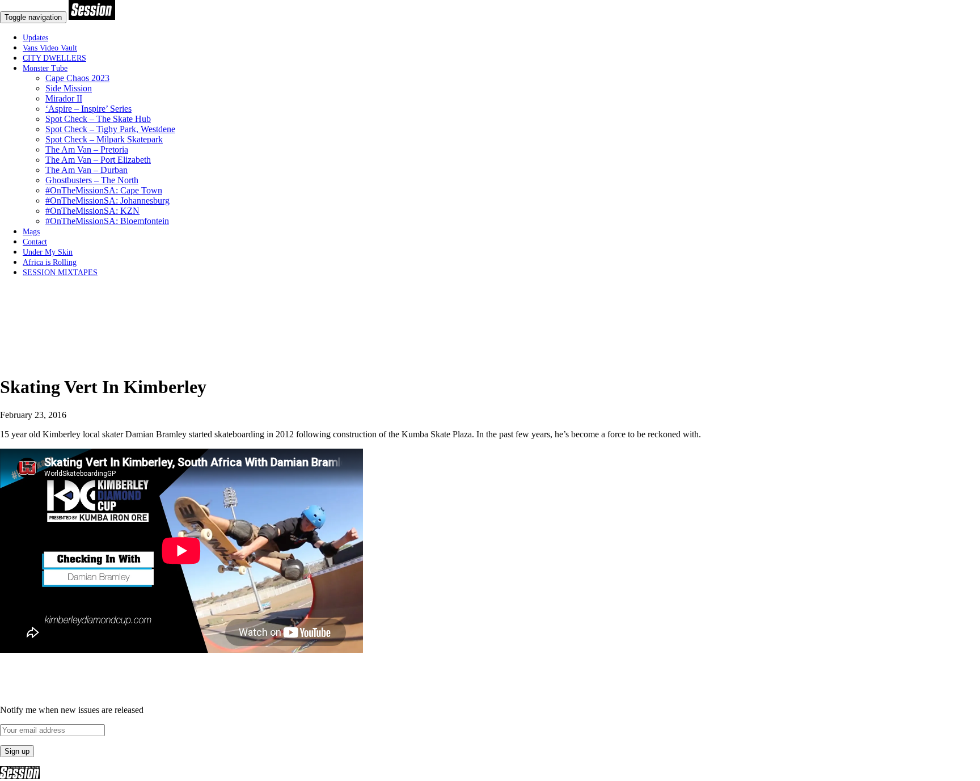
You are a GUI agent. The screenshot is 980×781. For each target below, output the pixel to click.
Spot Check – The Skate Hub (98, 119)
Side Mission (68, 88)
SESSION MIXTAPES (60, 272)
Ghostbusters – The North (91, 180)
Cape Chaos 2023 (77, 78)
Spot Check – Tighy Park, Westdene (110, 129)
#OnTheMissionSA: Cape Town (103, 190)
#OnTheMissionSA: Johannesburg (107, 200)
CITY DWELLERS (54, 58)
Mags (31, 231)
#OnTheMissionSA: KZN (92, 211)
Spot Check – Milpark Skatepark (104, 139)
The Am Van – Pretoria (86, 149)
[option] (490, 359)
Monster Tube (45, 68)
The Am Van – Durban (86, 170)
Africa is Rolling (50, 262)
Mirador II (63, 98)
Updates (35, 37)
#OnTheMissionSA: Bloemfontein (107, 221)
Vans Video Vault (50, 48)
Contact (35, 242)
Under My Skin (48, 252)
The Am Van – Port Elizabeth (98, 159)
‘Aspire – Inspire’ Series (88, 108)
